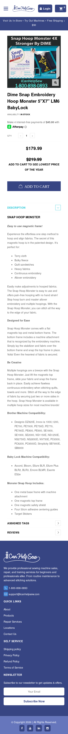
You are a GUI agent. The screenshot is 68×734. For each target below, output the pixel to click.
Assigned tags (18, 523)
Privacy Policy (11, 655)
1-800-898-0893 (18, 588)
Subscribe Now (34, 701)
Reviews (13, 532)
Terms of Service (13, 667)
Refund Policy (11, 661)
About (7, 609)
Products (9, 615)
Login (46, 8)
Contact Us (10, 634)
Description (16, 207)
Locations (9, 628)
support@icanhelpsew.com (24, 594)
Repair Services (13, 621)
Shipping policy (12, 649)
